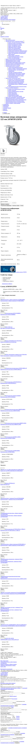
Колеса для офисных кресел (14, 46)
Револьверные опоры (13, 76)
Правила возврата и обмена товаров (9, 664)
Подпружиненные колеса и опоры (16, 75)
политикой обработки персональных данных (11, 688)
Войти (2, 697)
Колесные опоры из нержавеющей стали (15, 63)
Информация (6, 105)
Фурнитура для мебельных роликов (16, 79)
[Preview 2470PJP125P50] (3, 150)
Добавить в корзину (5, 204)
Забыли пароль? (13, 696)
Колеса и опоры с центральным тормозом (17, 68)
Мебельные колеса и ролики (14, 47)
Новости (5, 109)
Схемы (21, 205)
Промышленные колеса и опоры (13, 60)
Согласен (3, 690)
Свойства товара (16, 205)
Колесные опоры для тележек (14, 43)
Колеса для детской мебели (14, 48)
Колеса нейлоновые (12, 93)
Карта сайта (3, 666)
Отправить (17, 742)
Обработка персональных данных (8, 665)
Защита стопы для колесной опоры (16, 80)
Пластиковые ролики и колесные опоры (17, 52)
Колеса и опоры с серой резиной (13, 103)
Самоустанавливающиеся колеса (15, 67)
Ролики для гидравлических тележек (16, 89)
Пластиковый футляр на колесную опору (17, 86)
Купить (2, 311)
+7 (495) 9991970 (4, 16)
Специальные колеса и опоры (12, 66)
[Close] (12, 692)
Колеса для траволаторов (13, 57)
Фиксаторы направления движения (16, 81)
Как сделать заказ (4, 660)
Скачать (18, 716)
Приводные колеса (12, 92)
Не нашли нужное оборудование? (8, 19)
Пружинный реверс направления (15, 83)
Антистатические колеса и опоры (15, 56)
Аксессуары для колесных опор (13, 78)
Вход (12, 707)
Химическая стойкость (7, 283)
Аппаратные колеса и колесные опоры (14, 41)
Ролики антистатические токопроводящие (17, 50)
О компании (6, 104)
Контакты (5, 110)
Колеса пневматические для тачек (15, 91)
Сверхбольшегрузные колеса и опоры (16, 73)
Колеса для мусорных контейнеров (13, 59)
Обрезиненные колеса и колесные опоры (15, 100)
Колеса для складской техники (15, 96)
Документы (5, 106)
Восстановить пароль (5, 713)
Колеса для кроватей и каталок (15, 44)
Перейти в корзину (5, 36)
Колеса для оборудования (11, 87)
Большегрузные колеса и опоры (13, 64)
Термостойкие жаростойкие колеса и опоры (15, 62)
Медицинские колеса (10, 40)
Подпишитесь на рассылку (6, 669)
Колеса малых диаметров (13, 55)
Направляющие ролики (13, 95)
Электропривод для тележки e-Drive (16, 74)
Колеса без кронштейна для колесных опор (15, 97)
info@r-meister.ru (4, 18)
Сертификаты (4, 663)
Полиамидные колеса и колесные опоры (15, 98)
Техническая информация (6, 205)
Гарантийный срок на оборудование (9, 661)
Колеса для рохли (12, 90)
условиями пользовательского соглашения (17, 727)
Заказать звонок (4, 673)
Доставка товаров (7, 107)
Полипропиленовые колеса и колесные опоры (16, 99)
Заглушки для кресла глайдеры (15, 72)
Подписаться (3, 729)
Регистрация (14, 698)
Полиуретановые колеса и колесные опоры (15, 102)
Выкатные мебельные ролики (15, 49)
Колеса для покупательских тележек (16, 42)
